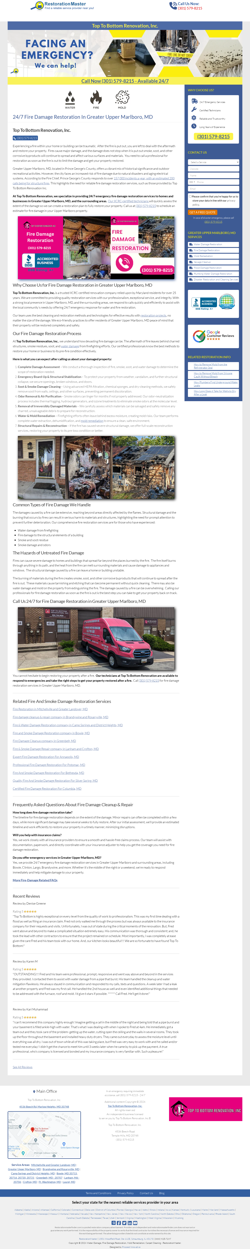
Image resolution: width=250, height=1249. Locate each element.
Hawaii (137, 1209)
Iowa (168, 1209)
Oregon (196, 1213)
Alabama (18, 1209)
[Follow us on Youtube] (135, 1223)
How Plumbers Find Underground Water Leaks (216, 384)
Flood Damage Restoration (208, 267)
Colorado (65, 1209)
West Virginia (154, 1218)
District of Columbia (105, 1209)
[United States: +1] (192, 182)
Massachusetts (227, 1209)
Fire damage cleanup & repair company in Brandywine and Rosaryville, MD (60, 717)
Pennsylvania (208, 1213)
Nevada (84, 1213)
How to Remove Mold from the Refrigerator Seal (210, 366)
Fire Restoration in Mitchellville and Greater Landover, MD (50, 709)
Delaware (89, 1209)
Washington (141, 1218)
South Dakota (82, 1218)
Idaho (145, 1209)
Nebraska (74, 1213)
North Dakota (166, 1213)
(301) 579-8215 (190, 8)
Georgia (129, 1209)
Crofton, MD (30, 1181)
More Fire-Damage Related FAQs (35, 880)
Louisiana (195, 1209)
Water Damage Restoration (208, 244)
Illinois (152, 1209)
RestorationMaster (88, 1238)
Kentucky (185, 1209)
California (55, 1209)
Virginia (129, 1218)
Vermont (120, 1218)
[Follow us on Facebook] (118, 1223)
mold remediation (92, 421)
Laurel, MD (69, 1181)
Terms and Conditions (98, 1193)
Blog (161, 1193)
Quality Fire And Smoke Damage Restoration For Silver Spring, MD (55, 780)
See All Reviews (22, 1067)
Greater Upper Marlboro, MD (24, 1169)
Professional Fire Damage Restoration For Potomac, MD (49, 765)
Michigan (19, 1213)
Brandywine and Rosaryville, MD (61, 1169)
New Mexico (126, 1213)
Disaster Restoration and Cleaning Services (216, 279)
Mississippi (42, 1213)
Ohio (177, 1213)
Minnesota (31, 1213)
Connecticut (78, 1209)
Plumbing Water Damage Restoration (213, 273)
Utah (112, 1218)
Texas (105, 1218)
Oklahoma (186, 1213)
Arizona (35, 1209)
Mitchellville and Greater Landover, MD (53, 1164)
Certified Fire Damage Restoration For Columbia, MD (47, 788)
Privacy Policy (125, 1193)
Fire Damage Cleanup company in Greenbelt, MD (44, 741)
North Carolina (152, 1213)
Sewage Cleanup (202, 261)
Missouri (54, 1213)
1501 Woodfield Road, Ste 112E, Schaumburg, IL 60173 (126, 1238)
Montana (64, 1213)
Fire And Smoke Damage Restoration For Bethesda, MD (48, 773)
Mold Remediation (203, 256)
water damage (70, 346)
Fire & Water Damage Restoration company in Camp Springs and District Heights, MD (68, 725)
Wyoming (179, 1218)
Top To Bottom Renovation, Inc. (125, 1105)
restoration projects (153, 315)
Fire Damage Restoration (207, 250)
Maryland (214, 1209)
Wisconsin (168, 1218)
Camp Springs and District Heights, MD (33, 1173)
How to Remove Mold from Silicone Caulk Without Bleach (213, 375)
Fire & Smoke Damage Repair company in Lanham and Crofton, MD (56, 749)
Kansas (175, 1209)
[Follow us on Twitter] (124, 1223)
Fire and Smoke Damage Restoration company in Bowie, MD (51, 733)
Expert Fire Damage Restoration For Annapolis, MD (46, 757)
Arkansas (44, 1209)
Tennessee (96, 1218)
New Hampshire (97, 1213)
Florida (120, 1209)
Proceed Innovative (131, 1247)
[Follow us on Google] (114, 1223)
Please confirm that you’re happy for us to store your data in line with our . (214, 200)
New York (138, 1213)
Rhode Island (221, 1213)
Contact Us (146, 1193)
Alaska (27, 1209)
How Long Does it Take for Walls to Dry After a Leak (215, 393)
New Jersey (112, 1213)
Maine (205, 1209)
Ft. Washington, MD (50, 1181)
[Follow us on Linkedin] (130, 1223)
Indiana (160, 1209)
